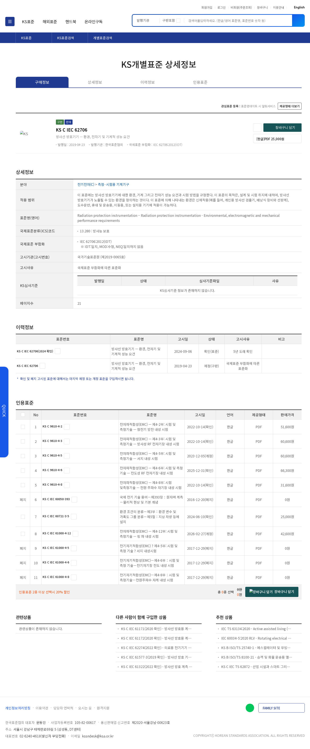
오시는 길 (85, 707)
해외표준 (50, 21)
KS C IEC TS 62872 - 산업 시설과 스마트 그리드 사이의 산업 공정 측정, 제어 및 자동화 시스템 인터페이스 (257, 666)
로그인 (221, 7)
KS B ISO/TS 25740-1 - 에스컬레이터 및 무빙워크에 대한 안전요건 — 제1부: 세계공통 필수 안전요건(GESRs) (257, 647)
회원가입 (206, 7)
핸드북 (70, 21)
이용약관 (42, 707)
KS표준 (28, 21)
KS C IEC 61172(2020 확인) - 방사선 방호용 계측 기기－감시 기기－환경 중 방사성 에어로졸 (157, 638)
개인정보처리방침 (18, 707)
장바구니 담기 (285, 127)
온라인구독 (93, 21)
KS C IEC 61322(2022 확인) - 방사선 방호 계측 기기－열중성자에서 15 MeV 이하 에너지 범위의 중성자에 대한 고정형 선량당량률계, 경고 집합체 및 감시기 (157, 666)
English (299, 7)
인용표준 (200, 82)
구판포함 (168, 20)
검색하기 (298, 20)
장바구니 (262, 7)
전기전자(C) (85, 184)
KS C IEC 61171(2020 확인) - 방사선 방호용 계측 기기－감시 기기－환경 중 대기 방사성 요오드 (157, 628)
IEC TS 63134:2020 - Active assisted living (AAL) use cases (257, 628)
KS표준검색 (65, 37)
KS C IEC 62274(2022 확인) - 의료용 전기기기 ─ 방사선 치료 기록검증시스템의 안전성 (157, 647)
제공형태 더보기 (290, 106)
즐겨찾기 (257, 127)
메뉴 (10, 21)
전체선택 (23, 415)
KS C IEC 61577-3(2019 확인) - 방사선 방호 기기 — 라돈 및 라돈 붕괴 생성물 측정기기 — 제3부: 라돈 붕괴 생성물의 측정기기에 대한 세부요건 (157, 657)
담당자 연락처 (63, 707)
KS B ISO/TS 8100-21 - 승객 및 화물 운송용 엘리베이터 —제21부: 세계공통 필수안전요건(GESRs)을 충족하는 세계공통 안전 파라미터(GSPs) (257, 657)
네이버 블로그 (250, 708)
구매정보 (42, 82)
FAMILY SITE (271, 708)
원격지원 (103, 707)
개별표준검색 (102, 37)
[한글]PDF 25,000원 (270, 139)
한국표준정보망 (30, 7)
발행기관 (143, 20)
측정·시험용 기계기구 (113, 184)
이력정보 (147, 82)
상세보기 (58, 351)
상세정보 (95, 82)
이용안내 (278, 7)
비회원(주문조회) (241, 7)
